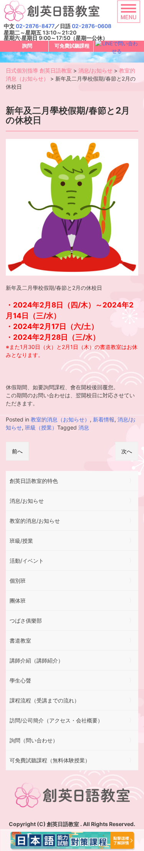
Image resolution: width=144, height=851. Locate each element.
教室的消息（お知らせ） (60, 419)
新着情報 (103, 419)
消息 (83, 427)
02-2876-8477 (35, 26)
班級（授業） (41, 427)
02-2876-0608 (91, 26)
